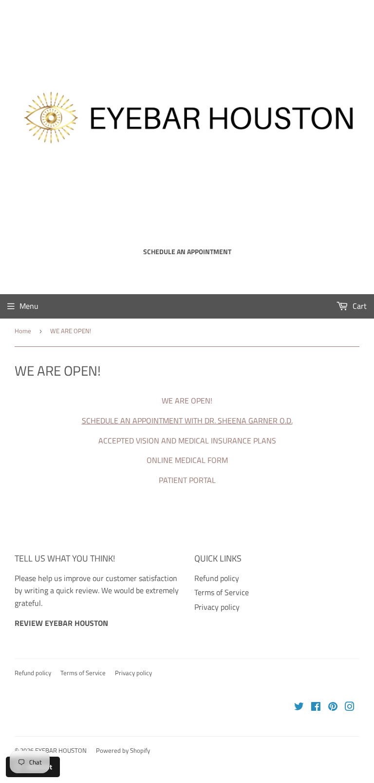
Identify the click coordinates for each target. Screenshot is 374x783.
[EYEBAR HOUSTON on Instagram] (350, 707)
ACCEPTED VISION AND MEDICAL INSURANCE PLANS (187, 440)
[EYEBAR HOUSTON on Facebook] (316, 707)
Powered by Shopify (123, 750)
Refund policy (216, 578)
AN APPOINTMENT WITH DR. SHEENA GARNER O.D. (205, 420)
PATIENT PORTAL (187, 480)
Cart (359, 306)
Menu (28, 306)
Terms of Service (221, 592)
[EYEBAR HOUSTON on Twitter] (299, 707)
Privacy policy (217, 607)
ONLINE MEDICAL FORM (187, 460)
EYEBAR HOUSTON (61, 750)
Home (23, 331)
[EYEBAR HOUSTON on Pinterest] (333, 707)
